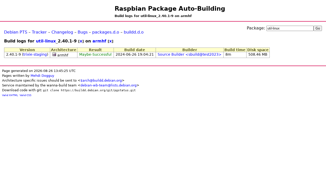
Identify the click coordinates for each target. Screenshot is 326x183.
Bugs (83, 32)
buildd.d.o (134, 32)
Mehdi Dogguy (42, 76)
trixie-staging (35, 54)
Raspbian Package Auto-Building (170, 8)
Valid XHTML (10, 95)
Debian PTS (15, 32)
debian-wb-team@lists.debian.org (108, 85)
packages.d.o (105, 32)
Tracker (39, 32)
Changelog (62, 32)
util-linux (46, 41)
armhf (99, 41)
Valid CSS (25, 95)
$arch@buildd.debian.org (101, 80)
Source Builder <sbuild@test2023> (190, 54)
